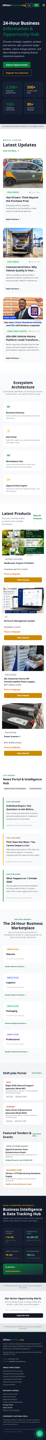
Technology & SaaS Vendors (12, 1379)
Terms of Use (7, 1408)
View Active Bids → (37, 1135)
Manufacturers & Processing (12, 1371)
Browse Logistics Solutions (14, 995)
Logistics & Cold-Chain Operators (14, 1376)
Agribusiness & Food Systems (15, 788)
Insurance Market (9, 1385)
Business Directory (9, 1397)
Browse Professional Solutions (16, 1052)
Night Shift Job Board (10, 1399)
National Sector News (10, 1394)
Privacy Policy (8, 1405)
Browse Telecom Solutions (14, 967)
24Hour (14, 5)
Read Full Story (12, 219)
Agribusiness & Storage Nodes (13, 1374)
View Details (23, 580)
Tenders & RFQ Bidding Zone (12, 1402)
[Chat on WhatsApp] (39, 1433)
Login (29, 5)
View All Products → (37, 518)
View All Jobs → (37, 1073)
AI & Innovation (35, 788)
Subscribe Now (23, 1315)
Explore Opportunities (16, 64)
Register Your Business (17, 73)
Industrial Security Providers (12, 1382)
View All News (10, 150)
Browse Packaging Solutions (15, 1023)
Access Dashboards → (13, 1271)
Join (36, 5)
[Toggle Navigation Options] (44, 5)
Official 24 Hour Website (11, 1410)
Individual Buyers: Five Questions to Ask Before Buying (19, 809)
